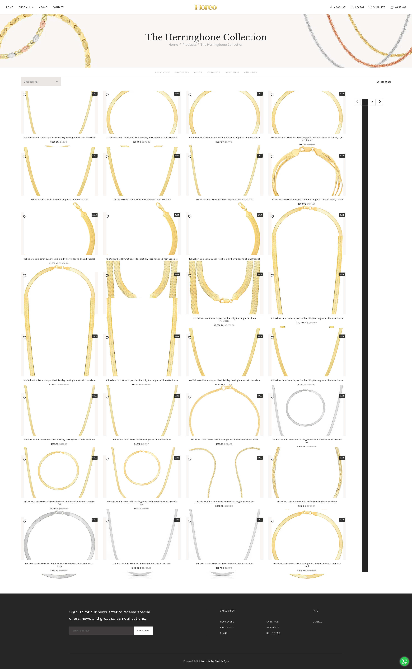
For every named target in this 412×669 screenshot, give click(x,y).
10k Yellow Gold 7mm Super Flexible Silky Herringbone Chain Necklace (142, 380)
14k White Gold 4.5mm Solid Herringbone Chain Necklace (142, 563)
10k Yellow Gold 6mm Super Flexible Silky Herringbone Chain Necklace (224, 380)
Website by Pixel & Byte (215, 661)
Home (173, 44)
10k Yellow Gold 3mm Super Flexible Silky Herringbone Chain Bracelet (142, 137)
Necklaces (161, 72)
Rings (198, 72)
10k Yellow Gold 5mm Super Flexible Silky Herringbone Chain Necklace (307, 380)
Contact (318, 621)
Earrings (213, 72)
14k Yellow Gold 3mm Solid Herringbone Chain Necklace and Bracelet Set (59, 503)
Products (190, 44)
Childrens (273, 633)
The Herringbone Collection (222, 44)
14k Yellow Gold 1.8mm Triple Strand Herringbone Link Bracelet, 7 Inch (307, 199)
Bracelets (182, 72)
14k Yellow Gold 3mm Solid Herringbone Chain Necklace (224, 199)
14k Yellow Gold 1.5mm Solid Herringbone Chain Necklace (142, 439)
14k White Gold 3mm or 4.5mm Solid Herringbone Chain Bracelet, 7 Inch (59, 565)
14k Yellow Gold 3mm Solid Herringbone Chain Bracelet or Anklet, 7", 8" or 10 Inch (307, 138)
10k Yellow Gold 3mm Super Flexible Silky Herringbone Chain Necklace (59, 137)
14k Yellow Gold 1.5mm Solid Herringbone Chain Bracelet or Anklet (224, 439)
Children (251, 72)
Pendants (232, 72)
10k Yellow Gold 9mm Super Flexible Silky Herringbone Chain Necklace (307, 318)
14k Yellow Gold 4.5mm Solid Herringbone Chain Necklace (142, 199)
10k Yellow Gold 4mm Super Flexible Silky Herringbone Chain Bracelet (224, 137)
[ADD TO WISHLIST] (24, 95)
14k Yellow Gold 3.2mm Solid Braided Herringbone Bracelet (224, 501)
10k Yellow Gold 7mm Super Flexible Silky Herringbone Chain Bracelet (224, 259)
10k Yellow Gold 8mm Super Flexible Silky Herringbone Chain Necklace (59, 380)
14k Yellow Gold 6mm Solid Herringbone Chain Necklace (59, 199)
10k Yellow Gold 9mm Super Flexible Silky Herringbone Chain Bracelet (59, 259)
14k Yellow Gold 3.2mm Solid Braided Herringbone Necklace (307, 501)
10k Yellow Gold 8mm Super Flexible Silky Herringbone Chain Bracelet (142, 259)
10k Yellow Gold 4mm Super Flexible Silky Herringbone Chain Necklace (59, 439)
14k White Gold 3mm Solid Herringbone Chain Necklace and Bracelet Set (307, 441)
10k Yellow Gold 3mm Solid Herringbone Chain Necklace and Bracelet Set (142, 503)
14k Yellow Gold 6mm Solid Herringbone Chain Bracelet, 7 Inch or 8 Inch (307, 565)
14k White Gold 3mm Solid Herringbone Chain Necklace (224, 563)
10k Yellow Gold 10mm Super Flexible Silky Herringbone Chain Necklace (224, 319)
